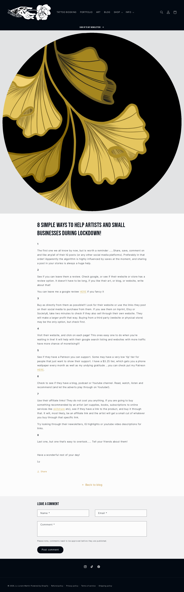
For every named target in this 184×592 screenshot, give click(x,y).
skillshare (59, 409)
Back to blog (93, 484)
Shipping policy (105, 586)
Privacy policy (72, 586)
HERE (83, 291)
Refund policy (57, 586)
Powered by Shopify (39, 586)
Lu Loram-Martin (22, 586)
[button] (118, 12)
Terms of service (88, 586)
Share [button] (44, 471)
